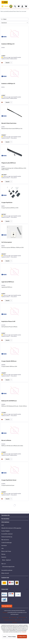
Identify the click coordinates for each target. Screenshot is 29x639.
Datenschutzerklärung (6, 536)
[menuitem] (5, 6)
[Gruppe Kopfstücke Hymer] (14, 470)
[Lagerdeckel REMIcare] (14, 271)
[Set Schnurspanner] (14, 232)
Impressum (4, 545)
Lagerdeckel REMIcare (7, 281)
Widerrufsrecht (5, 573)
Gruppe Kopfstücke (6, 202)
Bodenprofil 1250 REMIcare (9, 400)
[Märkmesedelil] (2, 63)
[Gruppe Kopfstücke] (14, 192)
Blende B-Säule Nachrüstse (8, 123)
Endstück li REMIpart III (7, 44)
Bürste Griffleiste (6, 440)
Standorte (3, 557)
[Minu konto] (22, 6)
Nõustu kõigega (12, 636)
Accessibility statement (7, 533)
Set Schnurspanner (6, 242)
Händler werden (22, 617)
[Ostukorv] (25, 6)
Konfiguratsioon (22, 636)
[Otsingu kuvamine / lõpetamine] (14, 6)
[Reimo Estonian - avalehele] (4, 2)
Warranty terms (5, 539)
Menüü (6, 6)
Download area (5, 617)
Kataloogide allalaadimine (9, 619)
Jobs (2, 548)
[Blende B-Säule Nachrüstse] (14, 113)
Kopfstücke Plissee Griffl (8, 321)
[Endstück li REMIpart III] (14, 34)
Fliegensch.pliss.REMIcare (8, 163)
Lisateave (24, 631)
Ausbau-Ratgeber (5, 531)
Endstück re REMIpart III (8, 83)
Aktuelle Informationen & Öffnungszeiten (11, 528)
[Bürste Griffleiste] (14, 430)
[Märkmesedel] (18, 6)
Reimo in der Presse (6, 551)
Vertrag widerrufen (6, 606)
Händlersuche (14, 617)
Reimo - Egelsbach (6, 560)
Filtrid (4, 19)
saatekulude (5, 612)
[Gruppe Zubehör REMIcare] (14, 351)
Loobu (4, 636)
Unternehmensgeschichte (8, 566)
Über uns (3, 563)
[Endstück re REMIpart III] (14, 73)
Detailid (7, 62)
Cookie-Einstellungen (6, 542)
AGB (2, 525)
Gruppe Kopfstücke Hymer (8, 480)
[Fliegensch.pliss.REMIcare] (14, 153)
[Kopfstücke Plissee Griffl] (14, 311)
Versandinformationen (6, 570)
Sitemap (3, 554)
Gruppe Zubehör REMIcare (8, 361)
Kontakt (18, 619)
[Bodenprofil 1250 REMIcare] (14, 390)
